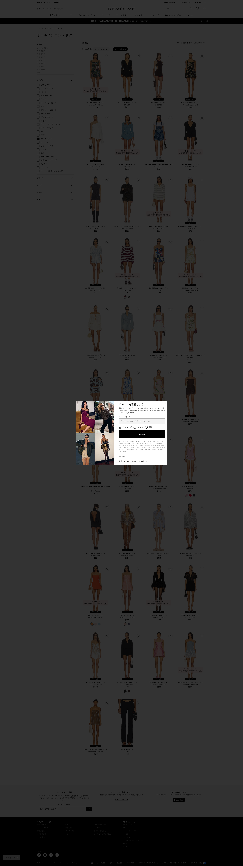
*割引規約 (122, 456)
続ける (142, 434)
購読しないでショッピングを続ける (133, 461)
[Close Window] (165, 403)
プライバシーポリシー (156, 447)
